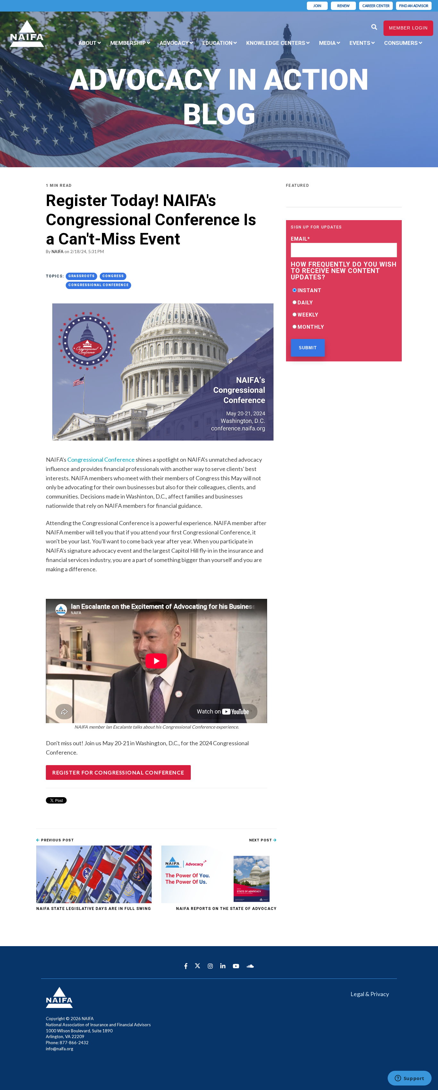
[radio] (344, 290)
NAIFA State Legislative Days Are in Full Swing (93, 908)
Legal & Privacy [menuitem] (369, 993)
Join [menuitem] (317, 6)
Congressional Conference (98, 285)
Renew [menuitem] (343, 6)
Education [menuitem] (217, 43)
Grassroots (81, 276)
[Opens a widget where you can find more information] (409, 1079)
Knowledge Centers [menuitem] (275, 43)
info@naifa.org (59, 1048)
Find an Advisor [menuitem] (413, 6)
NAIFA (57, 251)
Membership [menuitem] (128, 43)
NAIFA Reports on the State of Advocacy (226, 908)
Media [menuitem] (327, 43)
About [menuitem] (88, 43)
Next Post (261, 840)
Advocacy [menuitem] (174, 43)
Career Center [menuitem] (376, 6)
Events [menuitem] (360, 43)
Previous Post (57, 840)
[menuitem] (431, 39)
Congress (113, 276)
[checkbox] (344, 308)
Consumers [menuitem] (401, 43)
